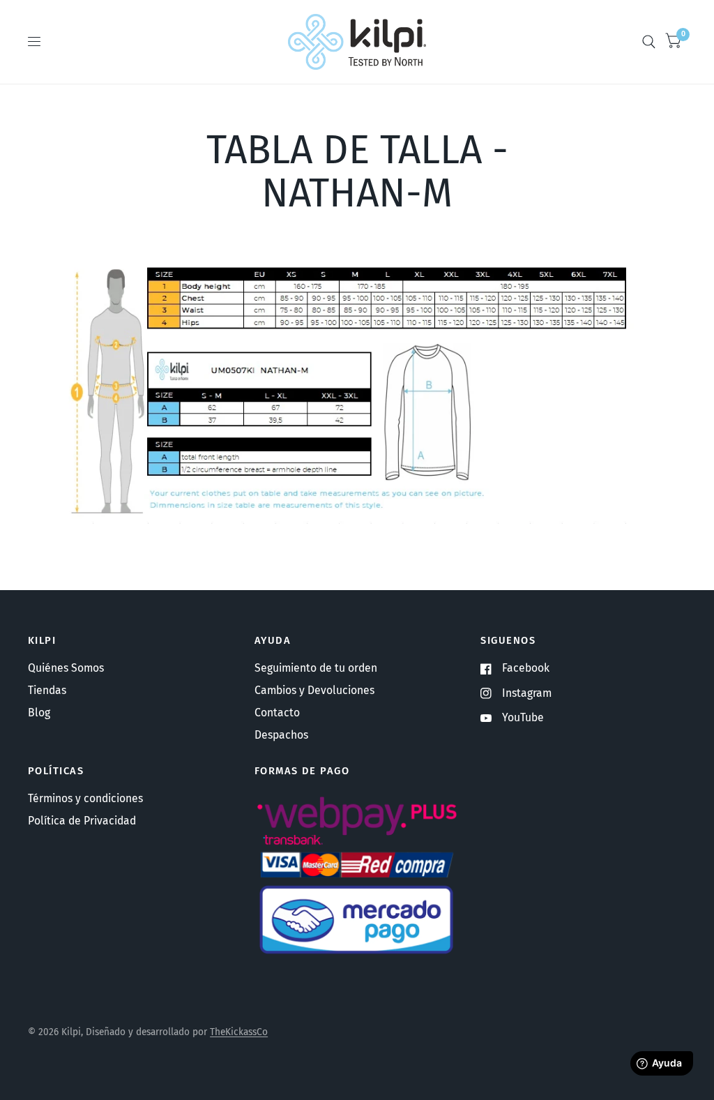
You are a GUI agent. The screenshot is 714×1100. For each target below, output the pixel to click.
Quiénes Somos (66, 668)
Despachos (281, 734)
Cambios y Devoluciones (314, 690)
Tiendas (47, 690)
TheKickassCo (239, 1032)
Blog (39, 712)
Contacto (277, 712)
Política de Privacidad (82, 820)
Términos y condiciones (85, 798)
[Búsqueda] (648, 42)
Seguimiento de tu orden (316, 668)
